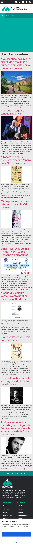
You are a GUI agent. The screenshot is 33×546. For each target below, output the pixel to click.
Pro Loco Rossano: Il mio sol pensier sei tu (15, 338)
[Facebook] (16, 2)
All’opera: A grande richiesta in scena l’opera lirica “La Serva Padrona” (16, 160)
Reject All (16, 542)
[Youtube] (23, 2)
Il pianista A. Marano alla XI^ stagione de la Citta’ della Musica (15, 381)
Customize (16, 538)
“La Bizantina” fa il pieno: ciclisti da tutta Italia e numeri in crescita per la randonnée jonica (16, 63)
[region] (16, 532)
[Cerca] (31, 15)
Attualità (20, 506)
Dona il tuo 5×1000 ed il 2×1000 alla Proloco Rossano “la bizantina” (15, 251)
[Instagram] (30, 2)
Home (5, 506)
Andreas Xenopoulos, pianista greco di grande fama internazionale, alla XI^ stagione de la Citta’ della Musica (15, 428)
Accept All (16, 534)
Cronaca (20, 509)
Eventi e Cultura (23, 515)
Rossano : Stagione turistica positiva (12, 112)
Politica (20, 512)
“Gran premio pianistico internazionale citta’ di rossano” (15, 204)
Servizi (5, 512)
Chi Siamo (6, 509)
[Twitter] (19, 2)
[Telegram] (26, 2)
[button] (2, 2)
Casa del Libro (7, 515)
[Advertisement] (16, 35)
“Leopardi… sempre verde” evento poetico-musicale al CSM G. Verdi (16, 296)
